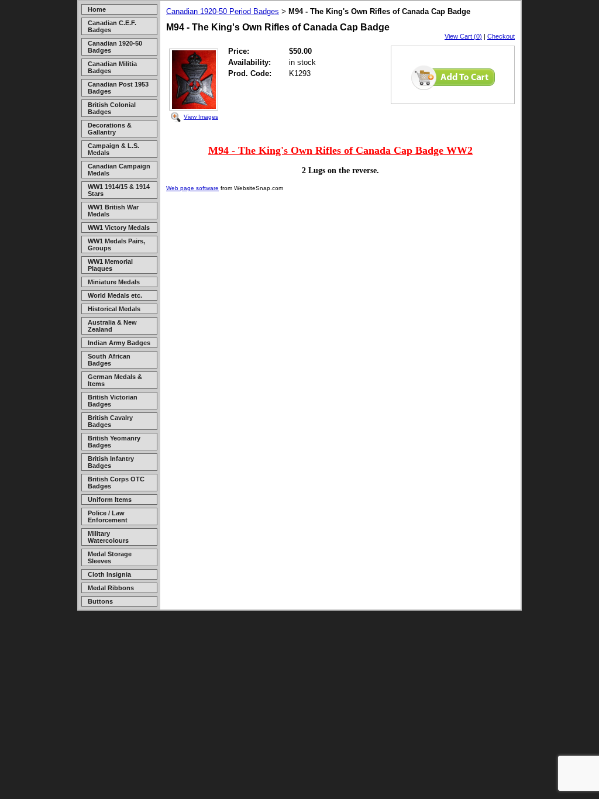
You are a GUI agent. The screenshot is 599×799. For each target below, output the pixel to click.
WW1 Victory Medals (119, 227)
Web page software (192, 188)
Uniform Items (110, 499)
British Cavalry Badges (110, 421)
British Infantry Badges (111, 462)
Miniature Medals (114, 281)
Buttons (100, 601)
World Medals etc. (115, 295)
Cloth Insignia (109, 574)
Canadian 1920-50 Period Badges (222, 11)
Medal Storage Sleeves (110, 557)
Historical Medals (114, 308)
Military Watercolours (108, 537)
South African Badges (109, 360)
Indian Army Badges (119, 342)
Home (97, 9)
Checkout (501, 36)
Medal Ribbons (111, 587)
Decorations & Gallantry (110, 129)
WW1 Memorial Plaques (110, 265)
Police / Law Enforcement (108, 516)
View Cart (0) (463, 36)
